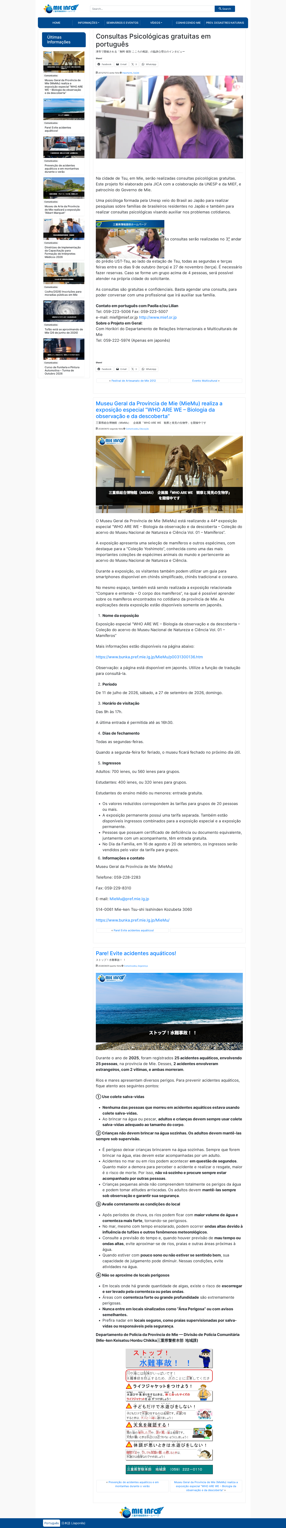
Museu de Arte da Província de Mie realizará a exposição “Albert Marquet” (62, 209)
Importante (127, 73)
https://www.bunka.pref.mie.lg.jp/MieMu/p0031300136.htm (149, 657)
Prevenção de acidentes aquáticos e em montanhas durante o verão (62, 168)
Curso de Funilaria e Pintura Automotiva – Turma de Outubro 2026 (62, 370)
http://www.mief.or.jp (158, 317)
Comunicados (51, 75)
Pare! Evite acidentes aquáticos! (58, 129)
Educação (144, 428)
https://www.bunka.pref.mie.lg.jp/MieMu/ (132, 920)
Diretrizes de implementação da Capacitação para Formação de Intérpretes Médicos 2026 (63, 252)
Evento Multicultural (204, 380)
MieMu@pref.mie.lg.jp (129, 899)
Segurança (143, 966)
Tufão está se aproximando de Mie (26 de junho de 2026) (64, 331)
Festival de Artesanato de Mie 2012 (134, 380)
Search (226, 8)
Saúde (136, 73)
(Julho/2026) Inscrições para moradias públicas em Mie (63, 293)
